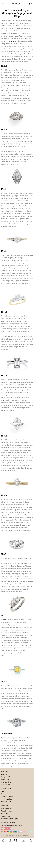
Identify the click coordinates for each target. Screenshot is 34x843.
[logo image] (16, 3)
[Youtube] (10, 828)
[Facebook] (5, 828)
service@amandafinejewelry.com (11, 825)
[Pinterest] (7, 828)
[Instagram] (2, 828)
